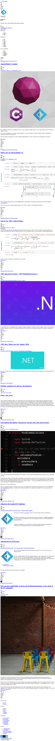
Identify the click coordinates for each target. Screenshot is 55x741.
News (7, 27)
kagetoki (2, 383)
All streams (5, 1)
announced (15, 230)
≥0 (4, 40)
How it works (6, 718)
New (4, 33)
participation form (17, 519)
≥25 (4, 43)
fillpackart (3, 419)
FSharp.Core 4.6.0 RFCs (8, 565)
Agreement (5, 722)
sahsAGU (3, 501)
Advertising (5, 729)
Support (10, 738)
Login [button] (2, 8)
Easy (5, 52)
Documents (5, 721)
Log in (4, 702)
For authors (5, 719)
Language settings (4, 738)
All (1, 29)
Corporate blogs (6, 728)
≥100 (5, 46)
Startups (5, 733)
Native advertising (7, 731)
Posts (5, 27)
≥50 (4, 45)
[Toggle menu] (1, 1)
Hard (5, 55)
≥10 (4, 42)
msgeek (2, 271)
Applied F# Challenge (48, 517)
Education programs (7, 732)
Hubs (4, 711)
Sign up (5, 704)
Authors (10, 27)
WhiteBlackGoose (4, 61)
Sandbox (5, 713)
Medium (5, 54)
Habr (8, 739)
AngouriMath (3, 202)
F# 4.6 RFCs (6, 564)
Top (4, 34)
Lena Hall (26, 512)
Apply (2, 57)
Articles (2, 27)
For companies (6, 720)
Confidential (5, 724)
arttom (2, 583)
